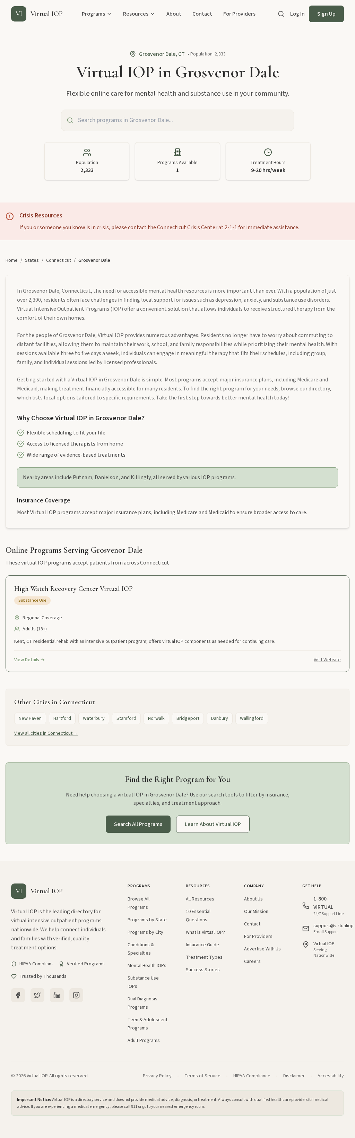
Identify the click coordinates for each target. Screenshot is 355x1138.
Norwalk (156, 718)
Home (12, 260)
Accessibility (331, 1075)
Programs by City (145, 932)
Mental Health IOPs (147, 965)
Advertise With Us (262, 949)
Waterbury (94, 718)
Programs (93, 14)
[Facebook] (18, 995)
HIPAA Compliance (251, 1075)
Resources (135, 14)
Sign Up (326, 14)
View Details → (29, 659)
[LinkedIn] (57, 995)
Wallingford (251, 718)
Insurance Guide (202, 944)
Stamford (126, 718)
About (173, 14)
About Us (253, 899)
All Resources (200, 899)
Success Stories (203, 969)
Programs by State (147, 919)
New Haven (30, 718)
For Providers (239, 14)
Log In (297, 14)
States (32, 260)
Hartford (62, 718)
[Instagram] (76, 995)
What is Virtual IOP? (205, 932)
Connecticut (58, 260)
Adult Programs (144, 1040)
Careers (252, 961)
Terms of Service (202, 1075)
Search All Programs (138, 824)
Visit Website (327, 659)
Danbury (219, 718)
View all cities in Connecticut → (46, 733)
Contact (202, 14)
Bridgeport (187, 718)
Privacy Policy (157, 1075)
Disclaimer (294, 1075)
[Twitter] (37, 995)
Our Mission (256, 911)
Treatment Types (204, 957)
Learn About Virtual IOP (213, 824)
